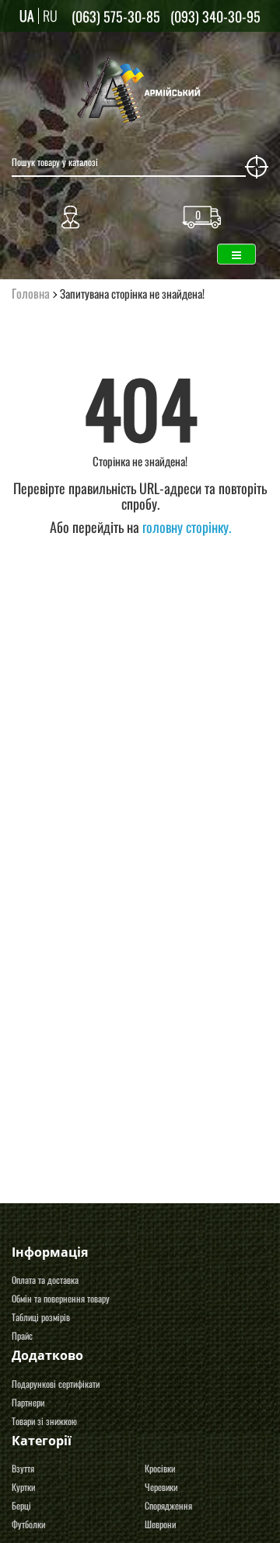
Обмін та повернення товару (61, 1298)
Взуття (23, 1468)
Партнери (28, 1402)
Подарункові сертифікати (56, 1383)
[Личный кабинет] (70, 213)
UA (26, 15)
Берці (21, 1505)
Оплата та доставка (45, 1279)
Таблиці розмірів (41, 1316)
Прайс (22, 1335)
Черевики (161, 1486)
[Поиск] (256, 166)
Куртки (23, 1486)
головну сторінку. (186, 527)
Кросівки (160, 1468)
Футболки (28, 1524)
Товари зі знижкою (44, 1420)
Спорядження (168, 1505)
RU (50, 15)
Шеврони (160, 1524)
